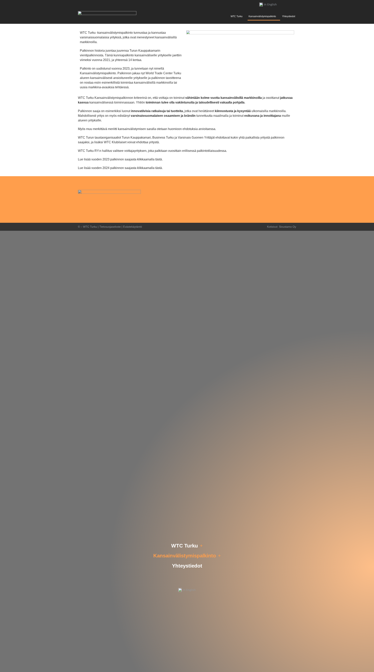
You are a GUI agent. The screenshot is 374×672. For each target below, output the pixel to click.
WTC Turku (237, 16)
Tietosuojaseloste (110, 226)
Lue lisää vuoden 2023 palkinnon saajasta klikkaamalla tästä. (120, 159)
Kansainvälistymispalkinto (262, 16)
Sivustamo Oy (287, 226)
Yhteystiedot (288, 16)
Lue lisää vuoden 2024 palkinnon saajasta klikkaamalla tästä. (120, 168)
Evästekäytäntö (132, 226)
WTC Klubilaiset (115, 142)
